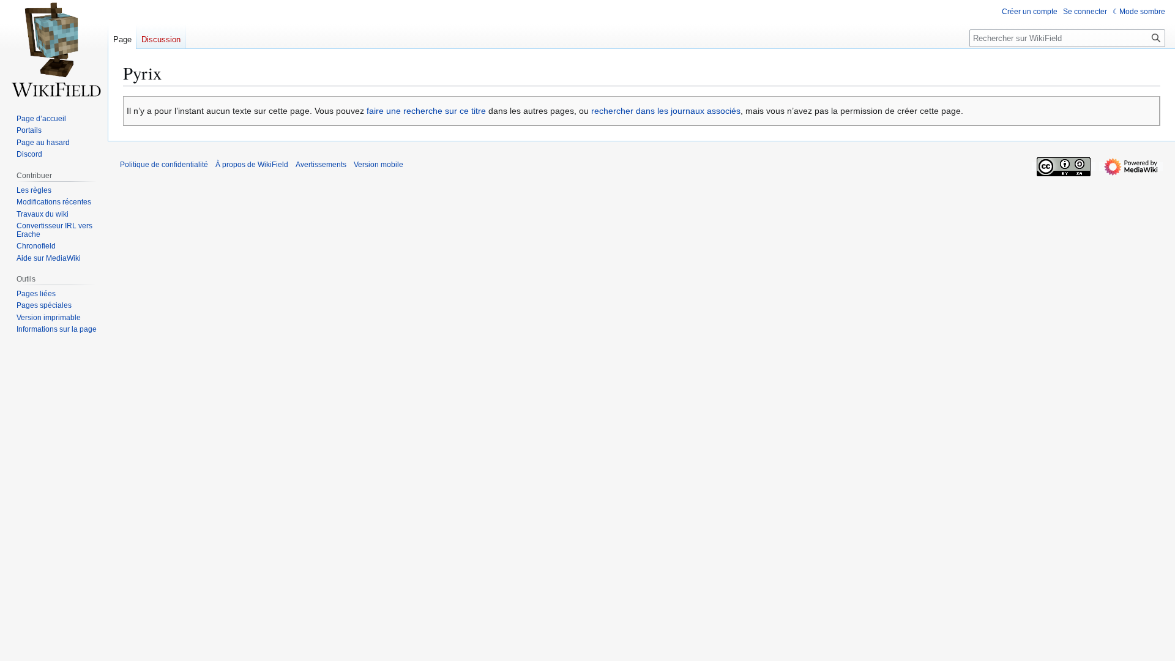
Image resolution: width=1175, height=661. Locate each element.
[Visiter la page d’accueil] (54, 49)
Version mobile (378, 164)
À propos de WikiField (251, 164)
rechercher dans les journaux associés (665, 111)
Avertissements (321, 164)
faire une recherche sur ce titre (426, 111)
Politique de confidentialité (164, 164)
